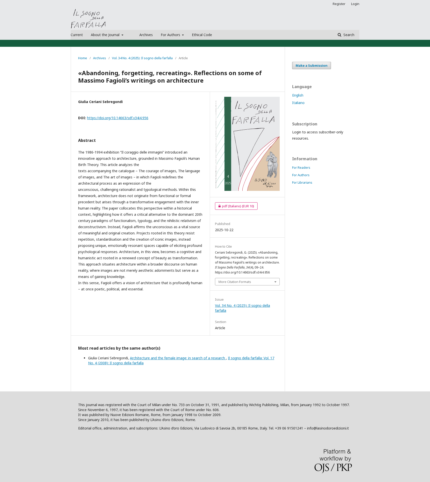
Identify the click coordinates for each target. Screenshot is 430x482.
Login (355, 3)
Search (348, 34)
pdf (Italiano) (234, 206)
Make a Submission (311, 65)
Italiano (298, 102)
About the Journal (105, 34)
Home (82, 58)
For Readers (301, 167)
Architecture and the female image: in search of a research (178, 358)
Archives (146, 34)
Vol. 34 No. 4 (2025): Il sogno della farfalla (142, 58)
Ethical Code (202, 34)
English (297, 95)
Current (77, 34)
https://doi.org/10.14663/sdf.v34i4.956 (117, 117)
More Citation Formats (234, 281)
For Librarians (302, 182)
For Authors (171, 34)
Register (339, 3)
